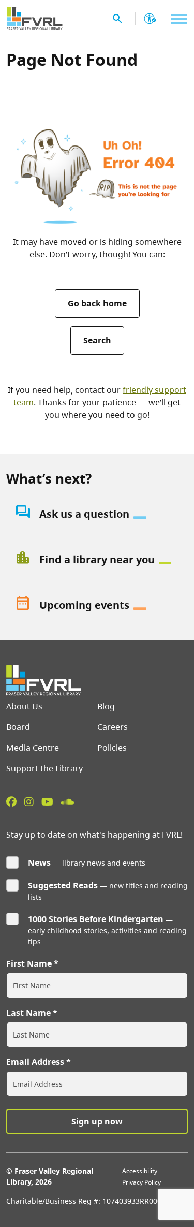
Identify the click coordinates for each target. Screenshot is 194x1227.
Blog (106, 706)
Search (97, 340)
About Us (24, 706)
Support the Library (44, 768)
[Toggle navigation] (176, 18)
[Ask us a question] (97, 514)
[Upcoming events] (97, 605)
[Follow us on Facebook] (11, 801)
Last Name (28, 1012)
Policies (112, 747)
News (39, 862)
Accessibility (139, 1170)
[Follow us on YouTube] (47, 801)
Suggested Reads (63, 885)
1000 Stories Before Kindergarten (95, 919)
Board (18, 727)
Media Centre (32, 747)
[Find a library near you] (97, 559)
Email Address (35, 1062)
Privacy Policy (141, 1182)
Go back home (97, 303)
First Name (29, 963)
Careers (112, 727)
